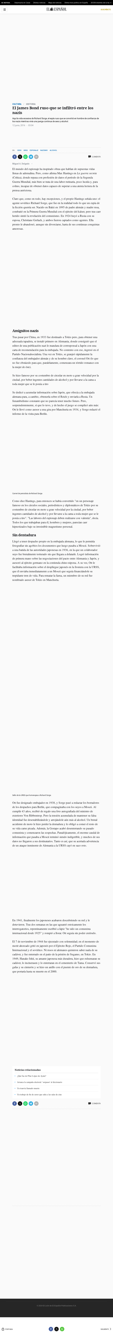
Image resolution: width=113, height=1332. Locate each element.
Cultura (16, 104)
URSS (26, 150)
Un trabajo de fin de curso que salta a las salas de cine (39, 1094)
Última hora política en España (76, 3)
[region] (34, 135)
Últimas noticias (39, 3)
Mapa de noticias (55, 3)
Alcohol (53, 150)
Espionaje (34, 150)
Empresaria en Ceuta (22, 3)
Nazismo (44, 150)
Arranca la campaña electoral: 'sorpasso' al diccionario (39, 1082)
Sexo (19, 150)
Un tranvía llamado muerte (28, 1088)
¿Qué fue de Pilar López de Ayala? (31, 1075)
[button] (14, 156)
